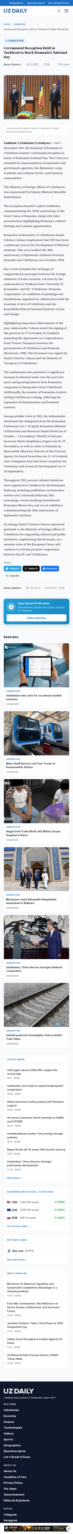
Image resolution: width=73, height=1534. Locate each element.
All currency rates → (18, 1226)
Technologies (13, 1427)
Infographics (16, 2)
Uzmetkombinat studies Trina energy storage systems (35, 1135)
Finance (9, 1422)
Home (7, 24)
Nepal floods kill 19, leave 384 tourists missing (36, 1149)
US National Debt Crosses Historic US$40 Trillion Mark (32, 1357)
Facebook (51, 568)
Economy (10, 1416)
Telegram (14, 568)
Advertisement (14, 1494)
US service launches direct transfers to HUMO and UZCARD (35, 1119)
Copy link (14, 575)
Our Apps (10, 1488)
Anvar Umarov (12, 64)
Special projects (36, 2)
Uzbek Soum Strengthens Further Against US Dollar (34, 1341)
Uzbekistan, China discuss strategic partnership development (29, 1163)
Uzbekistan (19, 24)
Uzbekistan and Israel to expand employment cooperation (35, 1087)
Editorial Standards (17, 1500)
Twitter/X (33, 568)
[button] (59, 11)
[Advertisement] (36, 1529)
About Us (10, 1471)
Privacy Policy (13, 1482)
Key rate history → (17, 1259)
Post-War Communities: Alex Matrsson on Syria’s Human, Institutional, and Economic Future (33, 1307)
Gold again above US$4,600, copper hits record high (32, 1072)
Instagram (10, 1520)
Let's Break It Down (58, 2)
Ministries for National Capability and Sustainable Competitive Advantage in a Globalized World (32, 1287)
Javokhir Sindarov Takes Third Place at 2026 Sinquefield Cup (35, 1325)
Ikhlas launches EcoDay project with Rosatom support (35, 1103)
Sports (8, 1439)
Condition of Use (15, 1477)
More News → (15, 1177)
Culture (9, 1433)
